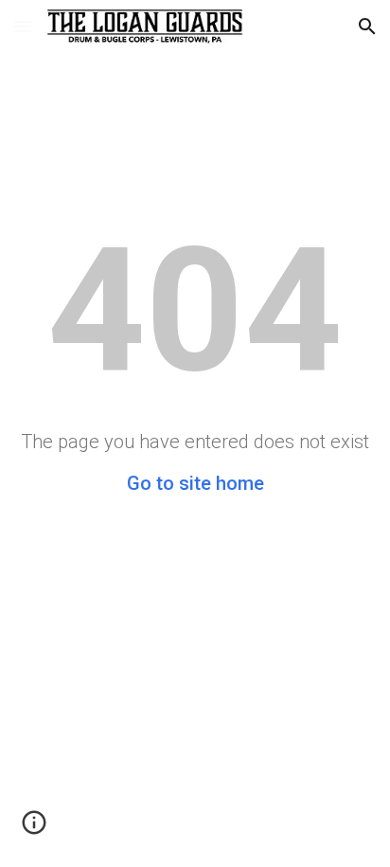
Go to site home (195, 483)
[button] (22, 26)
